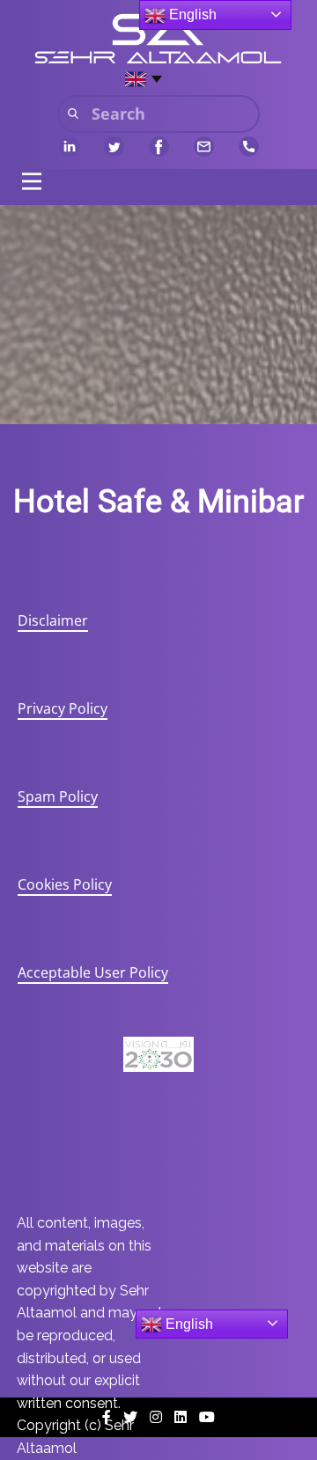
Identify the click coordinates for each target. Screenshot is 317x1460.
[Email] (204, 146)
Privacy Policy (62, 708)
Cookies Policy (65, 884)
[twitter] (114, 146)
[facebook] (159, 146)
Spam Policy (58, 796)
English (187, 1324)
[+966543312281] (249, 146)
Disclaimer (53, 620)
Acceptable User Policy (93, 972)
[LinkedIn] (69, 146)
